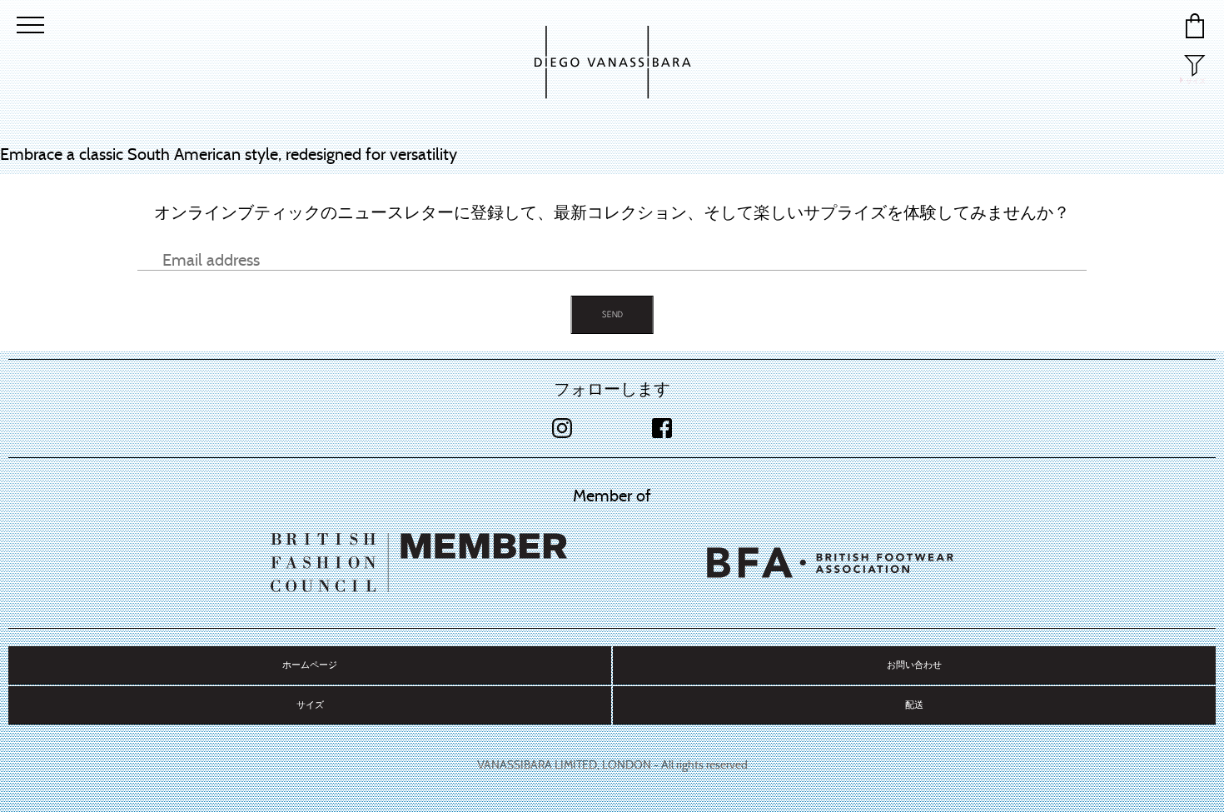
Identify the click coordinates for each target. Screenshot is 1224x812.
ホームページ (309, 665)
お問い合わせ (914, 665)
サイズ (310, 705)
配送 (914, 705)
